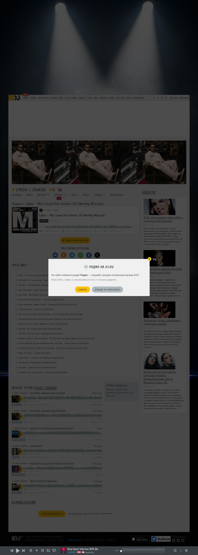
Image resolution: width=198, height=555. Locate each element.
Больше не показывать (107, 289)
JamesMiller (71, 552)
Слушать (82, 289)
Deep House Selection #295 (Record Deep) (83, 549)
